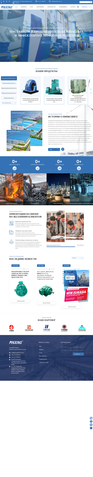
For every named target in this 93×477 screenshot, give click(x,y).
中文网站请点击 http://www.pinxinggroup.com (22, 1)
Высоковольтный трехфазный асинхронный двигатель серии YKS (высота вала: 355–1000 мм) (30, 99)
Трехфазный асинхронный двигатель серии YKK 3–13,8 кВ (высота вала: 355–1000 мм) (78, 99)
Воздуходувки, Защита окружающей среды (34, 203)
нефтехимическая (11, 203)
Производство (51, 6)
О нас (31, 6)
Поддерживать (63, 6)
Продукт (41, 349)
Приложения (40, 6)
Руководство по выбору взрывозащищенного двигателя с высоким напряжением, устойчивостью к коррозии (20, 277)
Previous (91, 89)
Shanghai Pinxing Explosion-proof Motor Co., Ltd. (17, 348)
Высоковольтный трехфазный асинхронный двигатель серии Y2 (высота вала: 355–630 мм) (54, 99)
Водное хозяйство (58, 203)
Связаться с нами (43, 362)
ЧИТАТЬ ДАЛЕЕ (21, 306)
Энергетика (81, 203)
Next (91, 93)
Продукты (24, 6)
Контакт (73, 6)
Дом (16, 6)
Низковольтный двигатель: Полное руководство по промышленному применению (44, 275)
